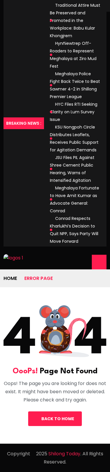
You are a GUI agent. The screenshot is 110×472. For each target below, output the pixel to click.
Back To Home (57, 419)
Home (10, 278)
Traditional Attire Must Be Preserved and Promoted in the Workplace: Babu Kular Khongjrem (75, 20)
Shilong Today (64, 453)
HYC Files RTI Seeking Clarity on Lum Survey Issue (73, 111)
